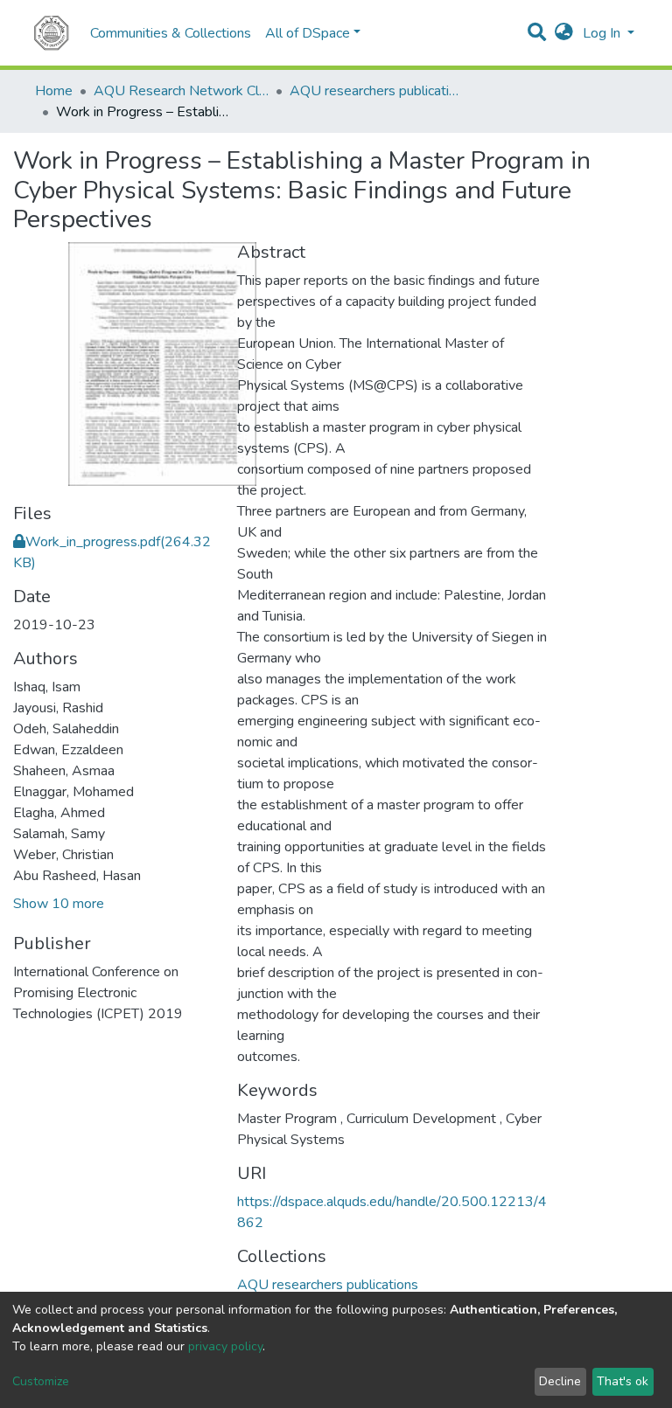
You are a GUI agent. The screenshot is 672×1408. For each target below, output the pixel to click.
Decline (560, 1381)
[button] (564, 33)
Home (54, 91)
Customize (40, 1381)
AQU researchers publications (377, 91)
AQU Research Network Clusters (181, 91)
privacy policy (225, 1346)
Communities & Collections (170, 33)
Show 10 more (58, 903)
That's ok (622, 1381)
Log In (603, 33)
